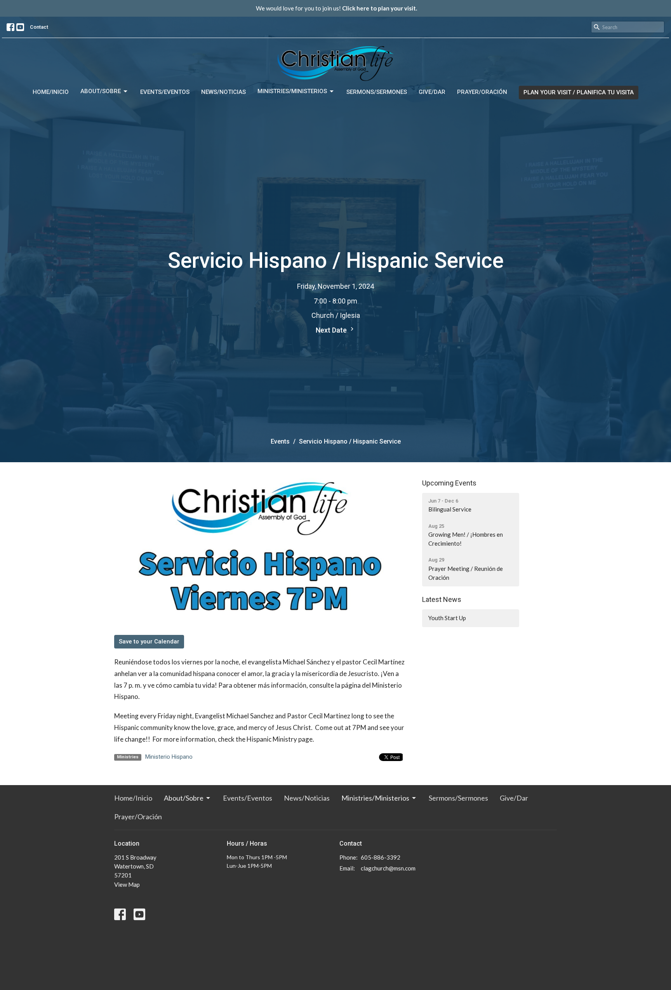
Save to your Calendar (149, 641)
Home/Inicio (51, 91)
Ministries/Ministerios (292, 91)
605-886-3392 (380, 857)
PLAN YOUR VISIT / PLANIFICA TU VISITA (578, 92)
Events (280, 441)
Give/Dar (432, 91)
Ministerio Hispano (169, 756)
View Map (127, 884)
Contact (39, 27)
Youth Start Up (447, 617)
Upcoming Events (449, 483)
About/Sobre (100, 91)
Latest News (441, 599)
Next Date (332, 330)
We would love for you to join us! (336, 8)
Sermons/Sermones (376, 91)
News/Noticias (223, 91)
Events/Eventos (164, 91)
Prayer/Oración (482, 91)
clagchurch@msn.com (388, 868)
